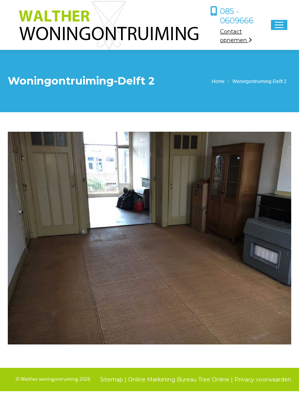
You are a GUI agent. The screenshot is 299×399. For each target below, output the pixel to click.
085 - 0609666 (236, 16)
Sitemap (111, 379)
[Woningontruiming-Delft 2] (149, 238)
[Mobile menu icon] (279, 25)
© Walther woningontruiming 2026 (53, 379)
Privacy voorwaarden (262, 379)
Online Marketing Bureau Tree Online (179, 379)
